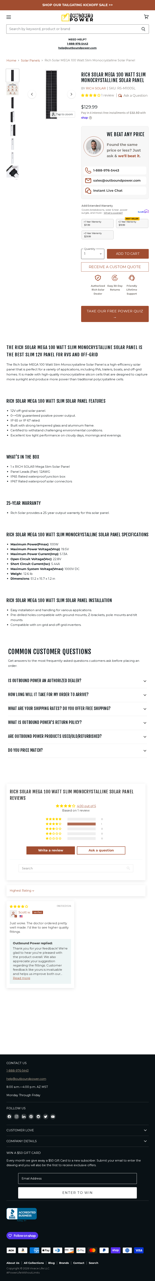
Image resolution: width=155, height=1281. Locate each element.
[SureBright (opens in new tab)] (143, 211)
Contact (78, 1262)
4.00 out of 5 (86, 806)
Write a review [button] (50, 850)
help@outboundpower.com (26, 1079)
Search (93, 1262)
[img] (19, 906)
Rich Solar (96, 88)
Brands (64, 1262)
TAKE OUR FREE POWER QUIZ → (115, 314)
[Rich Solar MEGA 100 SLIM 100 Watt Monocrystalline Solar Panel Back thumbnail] (12, 157)
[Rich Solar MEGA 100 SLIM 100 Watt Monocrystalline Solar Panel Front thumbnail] (12, 75)
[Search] (143, 29)
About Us (12, 1262)
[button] (91, 95)
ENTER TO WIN (77, 1193)
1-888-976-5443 (106, 170)
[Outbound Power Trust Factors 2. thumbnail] (12, 89)
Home (11, 60)
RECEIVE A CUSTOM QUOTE (115, 267)
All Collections (34, 1262)
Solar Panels (30, 60)
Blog (51, 1262)
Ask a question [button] (101, 850)
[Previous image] (32, 94)
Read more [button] (21, 978)
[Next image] (71, 94)
